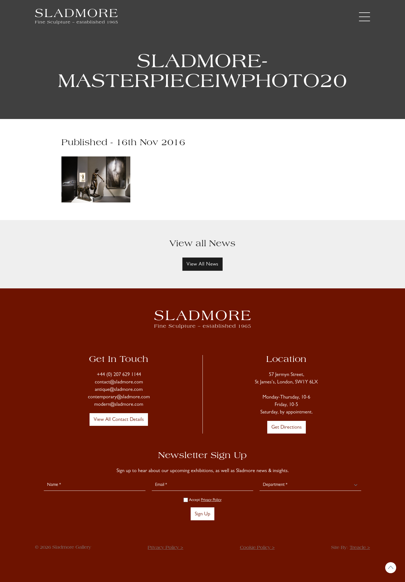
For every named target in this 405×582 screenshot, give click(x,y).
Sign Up (202, 514)
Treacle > (360, 548)
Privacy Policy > (165, 548)
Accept (205, 500)
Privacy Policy (211, 500)
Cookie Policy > (257, 548)
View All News (202, 264)
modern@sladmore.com (118, 404)
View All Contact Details (119, 420)
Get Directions (286, 427)
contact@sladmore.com (119, 382)
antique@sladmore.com (119, 390)
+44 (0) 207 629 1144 (119, 375)
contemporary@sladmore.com (119, 397)
